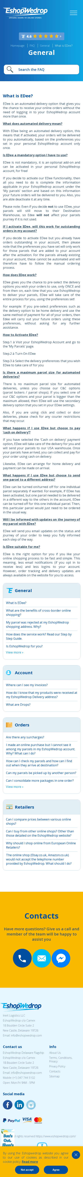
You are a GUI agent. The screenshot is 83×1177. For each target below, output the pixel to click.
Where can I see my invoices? (27, 685)
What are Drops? (18, 704)
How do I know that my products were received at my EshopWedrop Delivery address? (41, 695)
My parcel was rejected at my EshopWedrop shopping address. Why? (37, 624)
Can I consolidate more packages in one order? (40, 780)
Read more (30, 1162)
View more (13, 652)
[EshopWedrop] (25, 13)
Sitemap (54, 1076)
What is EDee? (63, 45)
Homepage (18, 45)
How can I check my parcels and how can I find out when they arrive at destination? (39, 763)
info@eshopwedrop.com (26, 1035)
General (45, 45)
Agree (56, 1169)
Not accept (27, 1169)
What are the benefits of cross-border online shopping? (38, 612)
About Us (55, 1053)
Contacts (54, 1071)
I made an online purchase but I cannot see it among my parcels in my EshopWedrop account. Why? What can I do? (40, 749)
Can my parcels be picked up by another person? (41, 773)
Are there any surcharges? (25, 737)
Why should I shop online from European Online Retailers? (41, 845)
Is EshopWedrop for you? (24, 646)
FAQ (32, 45)
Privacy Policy (57, 1066)
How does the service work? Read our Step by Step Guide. (39, 636)
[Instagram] (19, 1105)
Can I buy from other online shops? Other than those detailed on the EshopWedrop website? (40, 833)
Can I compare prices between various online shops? (38, 821)
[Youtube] (31, 1105)
